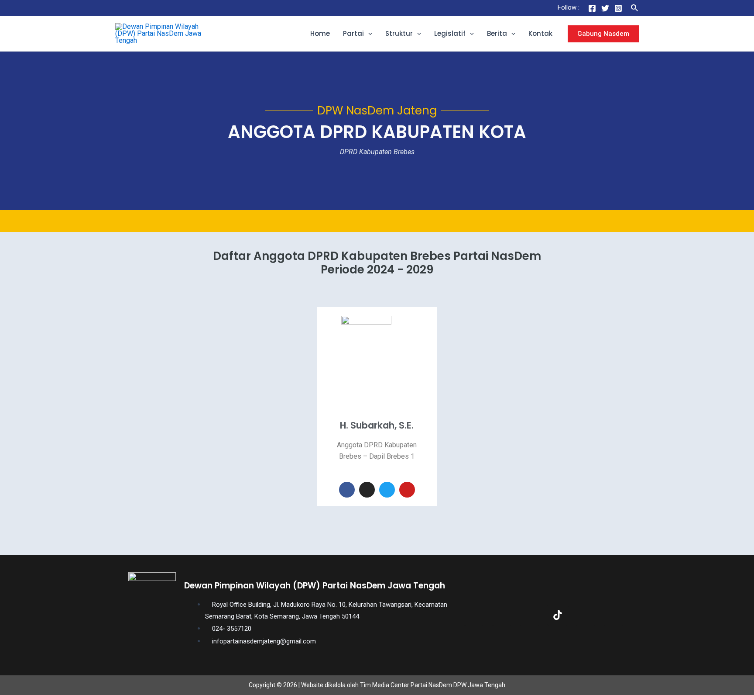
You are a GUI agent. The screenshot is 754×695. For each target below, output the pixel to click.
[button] (368, 33)
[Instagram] (618, 8)
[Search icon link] (635, 8)
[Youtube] (407, 490)
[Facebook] (592, 8)
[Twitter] (605, 8)
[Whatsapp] (613, 615)
